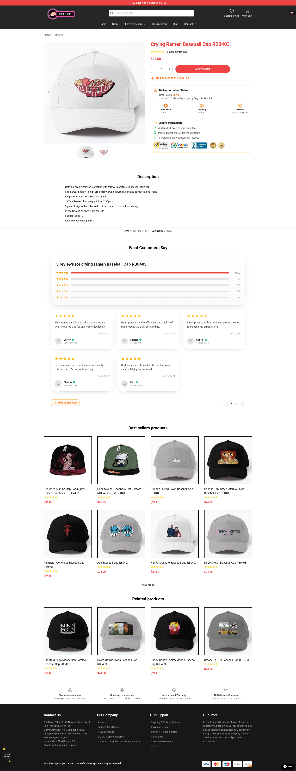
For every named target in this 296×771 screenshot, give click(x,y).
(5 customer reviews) (177, 51)
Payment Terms (159, 727)
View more (148, 585)
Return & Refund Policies (164, 731)
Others (59, 35)
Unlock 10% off (7, 756)
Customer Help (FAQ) (162, 741)
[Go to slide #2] (103, 152)
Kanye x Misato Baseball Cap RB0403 (174, 562)
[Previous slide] (49, 92)
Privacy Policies (106, 731)
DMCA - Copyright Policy (111, 736)
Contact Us (157, 736)
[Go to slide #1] (85, 152)
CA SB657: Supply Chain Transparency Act (120, 741)
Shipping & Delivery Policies (165, 722)
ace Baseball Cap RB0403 (113, 562)
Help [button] (290, 767)
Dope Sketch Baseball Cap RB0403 (225, 562)
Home (47, 35)
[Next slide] (140, 92)
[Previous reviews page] (226, 403)
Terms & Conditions (108, 727)
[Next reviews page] (242, 403)
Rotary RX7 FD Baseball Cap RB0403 (226, 660)
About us (103, 722)
